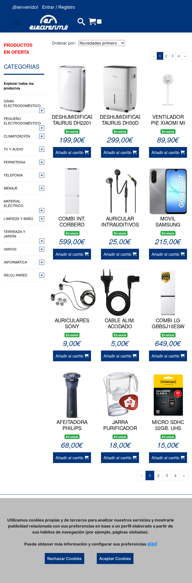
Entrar (48, 7)
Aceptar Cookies (115, 558)
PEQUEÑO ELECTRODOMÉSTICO (21, 120)
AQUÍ (152, 544)
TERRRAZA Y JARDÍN (14, 233)
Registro (66, 7)
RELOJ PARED (15, 275)
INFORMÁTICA (15, 262)
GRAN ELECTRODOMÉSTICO (21, 103)
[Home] (48, 22)
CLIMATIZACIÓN (17, 136)
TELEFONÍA (13, 175)
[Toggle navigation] (17, 22)
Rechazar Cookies (64, 558)
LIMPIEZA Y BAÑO (18, 218)
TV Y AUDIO (13, 149)
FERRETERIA (14, 162)
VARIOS (10, 249)
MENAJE (11, 188)
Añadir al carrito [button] (70, 152)
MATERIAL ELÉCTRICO (14, 203)
